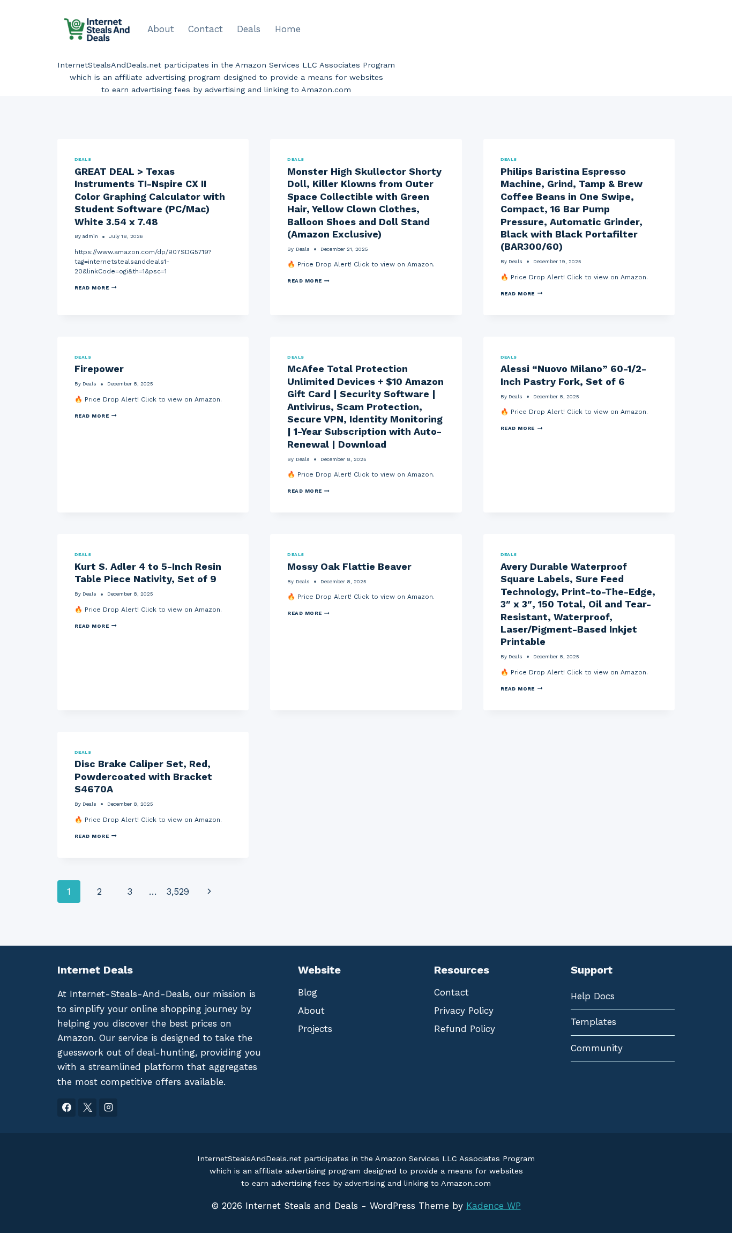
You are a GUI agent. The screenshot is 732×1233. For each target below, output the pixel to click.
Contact (205, 29)
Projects (315, 1028)
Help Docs (593, 996)
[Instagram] (108, 1107)
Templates (593, 1021)
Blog (307, 992)
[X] (87, 1107)
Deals (248, 29)
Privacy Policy (464, 1010)
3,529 (177, 891)
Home (288, 29)
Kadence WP (493, 1205)
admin (90, 236)
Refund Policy (464, 1028)
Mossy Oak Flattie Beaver (349, 566)
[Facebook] (66, 1107)
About (160, 29)
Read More (95, 288)
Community (597, 1048)
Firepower (99, 368)
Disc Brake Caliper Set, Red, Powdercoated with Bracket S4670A (143, 776)
